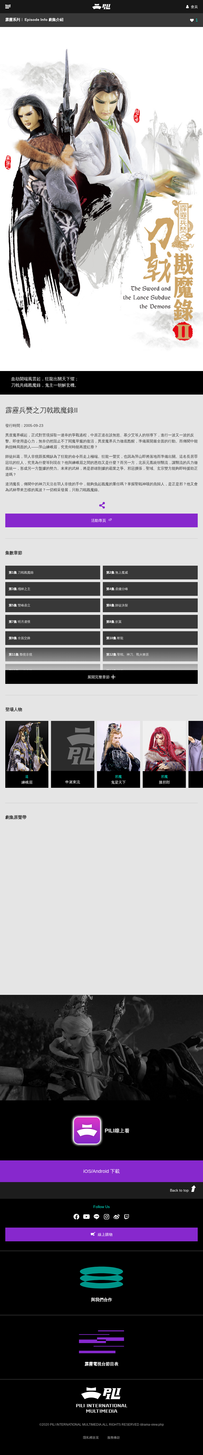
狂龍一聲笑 (111, 456)
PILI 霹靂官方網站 (101, 6)
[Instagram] (106, 1216)
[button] (192, 6)
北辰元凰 (146, 462)
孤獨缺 (47, 456)
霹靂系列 (12, 19)
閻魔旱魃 (75, 441)
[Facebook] (76, 1216)
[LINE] (96, 1216)
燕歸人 (158, 484)
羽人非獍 (31, 456)
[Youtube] (86, 1216)
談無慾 (114, 435)
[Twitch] (126, 1216)
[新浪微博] (116, 1216)
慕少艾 (129, 435)
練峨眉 (51, 447)
